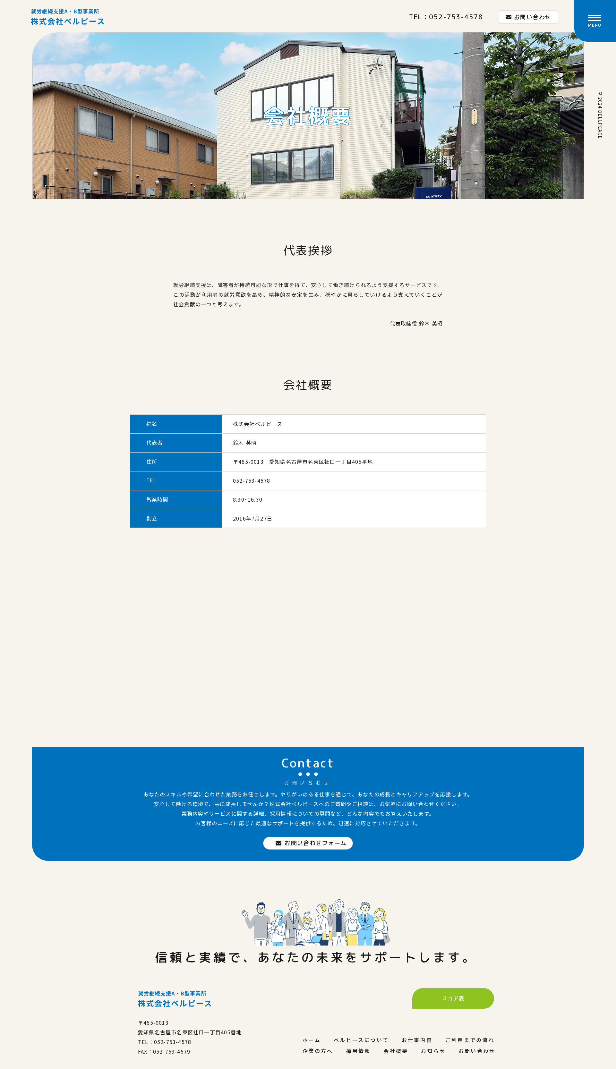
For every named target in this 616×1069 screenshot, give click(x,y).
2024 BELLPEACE (600, 118)
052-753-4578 (456, 16)
